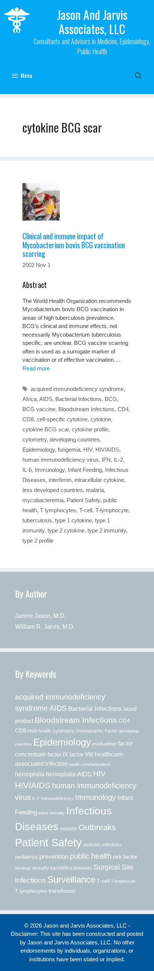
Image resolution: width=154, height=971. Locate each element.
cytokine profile (90, 429)
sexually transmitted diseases (62, 868)
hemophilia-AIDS (69, 774)
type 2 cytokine (65, 530)
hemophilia (29, 774)
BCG (111, 399)
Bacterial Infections (78, 399)
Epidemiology (38, 449)
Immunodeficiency (57, 798)
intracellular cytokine (99, 480)
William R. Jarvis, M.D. (45, 626)
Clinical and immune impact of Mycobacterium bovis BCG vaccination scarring (73, 245)
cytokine (100, 419)
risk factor (125, 856)
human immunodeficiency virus (60, 459)
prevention (53, 856)
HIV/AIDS (107, 449)
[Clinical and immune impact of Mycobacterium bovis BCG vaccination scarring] (77, 202)
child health (39, 731)
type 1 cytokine (73, 520)
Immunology (50, 470)
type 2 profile (37, 540)
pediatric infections (102, 845)
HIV (87, 449)
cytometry (34, 439)
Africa (29, 399)
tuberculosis (37, 520)
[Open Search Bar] (138, 75)
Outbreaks (97, 827)
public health (90, 856)
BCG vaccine (38, 409)
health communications (90, 764)
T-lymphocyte (112, 510)
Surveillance (71, 879)
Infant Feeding (85, 470)
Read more (36, 368)
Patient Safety (83, 500)
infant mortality (51, 813)
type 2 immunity (106, 530)
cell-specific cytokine (62, 419)
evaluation (104, 744)
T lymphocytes (58, 510)
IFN (106, 459)
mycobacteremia (43, 500)
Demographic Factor (96, 731)
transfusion (62, 890)
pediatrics (26, 857)
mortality (68, 828)
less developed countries (52, 490)
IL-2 (118, 459)
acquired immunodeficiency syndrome (77, 389)
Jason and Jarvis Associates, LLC (92, 21)
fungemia (69, 449)
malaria (95, 490)
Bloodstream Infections (86, 409)
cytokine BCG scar (45, 429)
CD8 (28, 419)
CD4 (123, 409)
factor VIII (81, 754)
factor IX (57, 755)
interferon (60, 480)
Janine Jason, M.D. (40, 616)
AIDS (45, 399)
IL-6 (27, 470)
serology (23, 868)
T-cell (85, 510)
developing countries (75, 439)
